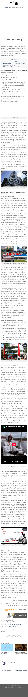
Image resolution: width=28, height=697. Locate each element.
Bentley (4, 631)
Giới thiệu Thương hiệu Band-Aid (9, 622)
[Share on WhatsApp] (8, 636)
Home (6, 7)
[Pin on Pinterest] (18, 636)
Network (17, 641)
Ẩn (15, 59)
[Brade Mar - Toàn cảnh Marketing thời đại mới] (14, 2)
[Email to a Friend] (15, 636)
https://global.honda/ (12, 94)
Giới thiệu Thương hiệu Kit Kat (9, 626)
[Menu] (2, 2)
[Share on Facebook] (10, 636)
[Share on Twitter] (13, 636)
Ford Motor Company (6, 670)
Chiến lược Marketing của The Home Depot (12, 629)
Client (10, 7)
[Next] (26, 650)
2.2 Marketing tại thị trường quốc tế (11, 66)
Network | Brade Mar (9, 98)
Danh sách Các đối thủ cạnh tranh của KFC (12, 624)
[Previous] (1, 650)
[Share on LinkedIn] (20, 636)
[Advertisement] (14, 24)
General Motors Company (21, 670)
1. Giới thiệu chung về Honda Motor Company (12, 61)
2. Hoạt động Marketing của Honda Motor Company (13, 63)
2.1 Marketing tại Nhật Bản (9, 65)
